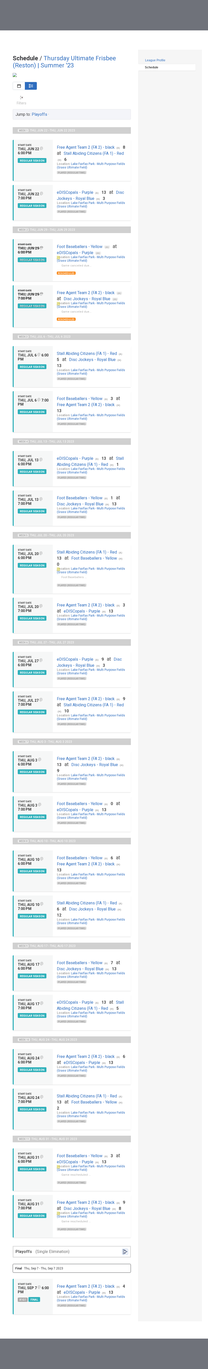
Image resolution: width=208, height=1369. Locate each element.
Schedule (151, 67)
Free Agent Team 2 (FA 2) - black (86, 147)
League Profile (155, 60)
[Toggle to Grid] (19, 86)
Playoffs (39, 114)
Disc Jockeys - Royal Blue (87, 298)
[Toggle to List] (31, 86)
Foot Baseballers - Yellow (79, 246)
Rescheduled (66, 273)
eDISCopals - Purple (75, 192)
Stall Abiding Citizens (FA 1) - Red (94, 153)
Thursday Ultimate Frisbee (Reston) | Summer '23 (64, 62)
